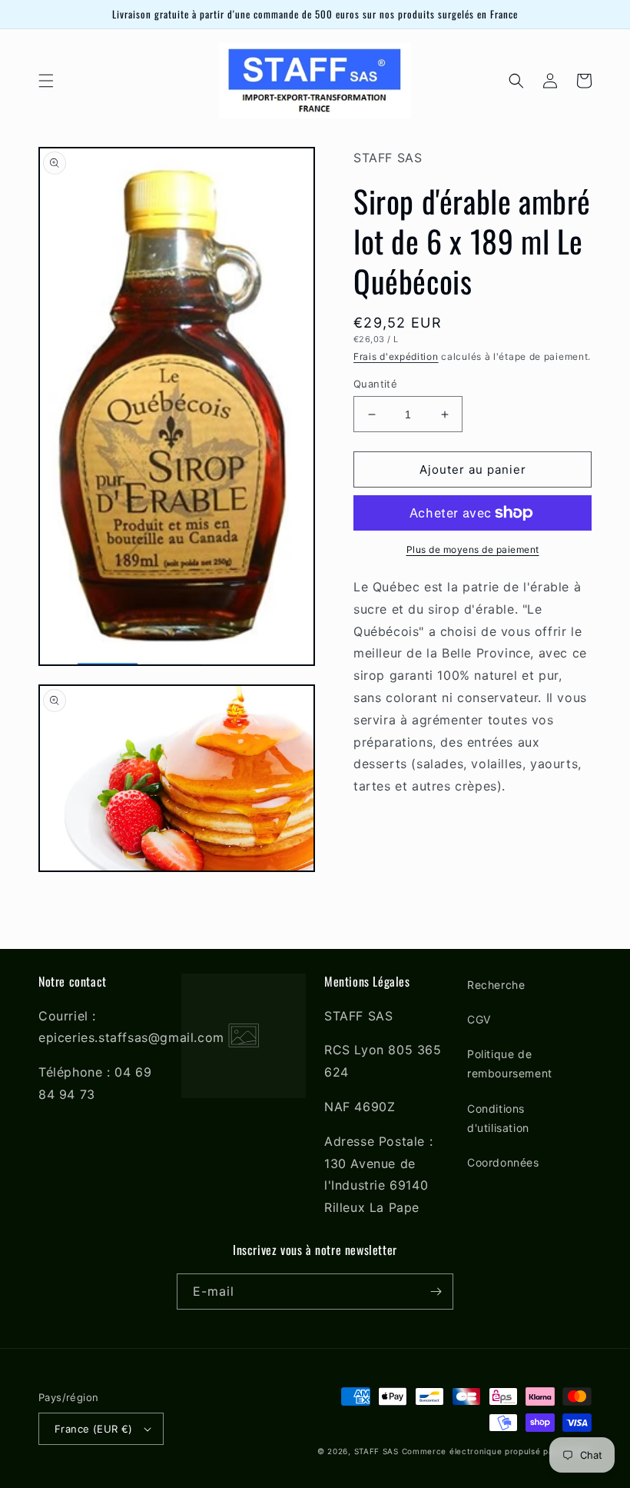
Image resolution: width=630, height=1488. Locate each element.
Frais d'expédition (396, 356)
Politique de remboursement (509, 1063)
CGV (479, 1019)
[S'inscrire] (436, 1291)
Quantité (375, 384)
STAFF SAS (376, 1451)
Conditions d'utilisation (498, 1118)
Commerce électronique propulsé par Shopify (497, 1451)
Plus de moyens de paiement (472, 549)
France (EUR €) (94, 1429)
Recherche (496, 984)
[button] (46, 81)
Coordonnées (503, 1162)
